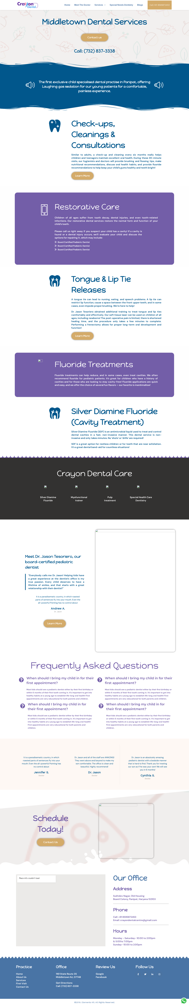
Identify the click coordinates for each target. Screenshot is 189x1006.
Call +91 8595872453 (160, 5)
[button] (104, 5)
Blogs (140, 5)
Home (67, 5)
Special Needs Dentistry (121, 5)
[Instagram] (159, 974)
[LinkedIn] (152, 974)
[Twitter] (145, 974)
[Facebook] (138, 974)
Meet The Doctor (82, 5)
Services (98, 5)
